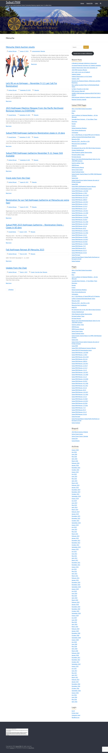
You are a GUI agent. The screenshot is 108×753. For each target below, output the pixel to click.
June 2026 (74, 454)
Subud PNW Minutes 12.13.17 (79, 206)
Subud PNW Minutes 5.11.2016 (80, 233)
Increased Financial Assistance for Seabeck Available (86, 65)
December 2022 (76, 540)
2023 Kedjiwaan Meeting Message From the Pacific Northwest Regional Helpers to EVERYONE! (34, 109)
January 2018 (75, 655)
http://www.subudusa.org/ (79, 130)
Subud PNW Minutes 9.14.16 (79, 253)
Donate (74, 124)
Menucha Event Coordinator (79, 143)
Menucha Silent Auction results (20, 47)
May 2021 (74, 571)
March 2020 (75, 600)
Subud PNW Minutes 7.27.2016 (80, 244)
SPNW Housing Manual (78, 167)
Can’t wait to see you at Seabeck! (81, 72)
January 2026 (75, 465)
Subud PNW (13, 2)
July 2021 (74, 569)
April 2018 (74, 648)
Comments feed (76, 715)
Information (75, 132)
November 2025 (76, 467)
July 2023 (74, 527)
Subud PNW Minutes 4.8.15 (79, 228)
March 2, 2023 (23, 272)
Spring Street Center (77, 169)
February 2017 (75, 679)
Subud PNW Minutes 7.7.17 (79, 246)
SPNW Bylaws (75, 165)
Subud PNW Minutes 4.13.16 (79, 226)
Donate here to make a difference (83, 53)
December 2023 (76, 516)
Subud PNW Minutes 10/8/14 (79, 200)
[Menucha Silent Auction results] (17, 65)
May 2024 (74, 505)
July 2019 (74, 618)
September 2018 (76, 637)
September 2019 (76, 613)
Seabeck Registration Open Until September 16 (84, 67)
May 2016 (74, 699)
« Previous (11, 289)
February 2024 (75, 512)
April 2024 (74, 507)
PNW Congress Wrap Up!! (78, 91)
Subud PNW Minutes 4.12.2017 (80, 224)
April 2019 (74, 624)
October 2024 (75, 494)
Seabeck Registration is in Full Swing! (82, 76)
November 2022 (76, 542)
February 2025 (75, 485)
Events (32, 272)
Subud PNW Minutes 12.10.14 (79, 204)
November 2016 (76, 686)
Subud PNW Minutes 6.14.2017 (80, 239)
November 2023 (76, 518)
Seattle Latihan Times (78, 163)
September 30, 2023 (25, 90)
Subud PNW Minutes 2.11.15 (79, 208)
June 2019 (74, 620)
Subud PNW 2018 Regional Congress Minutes (84, 186)
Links (96, 3)
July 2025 (74, 474)
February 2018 (75, 653)
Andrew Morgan (12, 51)
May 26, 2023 (23, 254)
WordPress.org (75, 717)
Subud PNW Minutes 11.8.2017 (80, 202)
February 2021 (75, 578)
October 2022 (75, 545)
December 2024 (76, 489)
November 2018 (76, 633)
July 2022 (74, 551)
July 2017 (74, 668)
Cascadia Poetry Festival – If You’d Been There (84, 119)
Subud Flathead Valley (78, 172)
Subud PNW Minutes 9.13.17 (79, 250)
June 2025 (74, 476)
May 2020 (74, 595)
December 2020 (76, 582)
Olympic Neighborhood (78, 150)
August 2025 (75, 472)
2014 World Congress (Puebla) (80, 432)
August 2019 (75, 615)
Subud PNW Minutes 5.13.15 (79, 235)
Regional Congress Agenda (79, 99)
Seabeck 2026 (75, 78)
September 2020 (76, 587)
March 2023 (75, 534)
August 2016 (75, 693)
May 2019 (74, 622)
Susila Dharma (75, 441)
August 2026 (75, 450)
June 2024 (74, 503)
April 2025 (74, 481)
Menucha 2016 (76, 139)
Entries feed (75, 713)
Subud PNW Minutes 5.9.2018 (79, 237)
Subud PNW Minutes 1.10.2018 (80, 191)
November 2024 (76, 492)
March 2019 (75, 626)
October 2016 (75, 688)
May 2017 (74, 673)
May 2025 (74, 478)
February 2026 (75, 463)
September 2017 (76, 664)
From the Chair (38, 272)
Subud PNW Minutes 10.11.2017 (80, 195)
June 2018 (74, 644)
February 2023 (75, 536)
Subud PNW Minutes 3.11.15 (79, 215)
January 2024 (75, 514)
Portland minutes (76, 157)
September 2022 (76, 547)
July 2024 (74, 501)
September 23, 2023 (25, 115)
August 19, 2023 (24, 207)
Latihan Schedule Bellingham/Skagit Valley (83, 137)
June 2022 (74, 554)
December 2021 (76, 562)
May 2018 (74, 646)
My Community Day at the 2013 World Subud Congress (86, 148)
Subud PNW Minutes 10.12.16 (79, 197)
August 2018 (75, 640)
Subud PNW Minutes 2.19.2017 (80, 211)
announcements (36, 51)
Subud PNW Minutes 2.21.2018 (80, 213)
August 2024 (75, 498)
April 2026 (74, 459)
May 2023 (74, 531)
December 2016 (76, 684)
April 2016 (74, 701)
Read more (34, 64)
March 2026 (75, 461)
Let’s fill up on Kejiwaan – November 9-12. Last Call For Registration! (31, 84)
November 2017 (76, 660)
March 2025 (75, 483)
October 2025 (75, 470)
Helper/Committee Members (79, 128)
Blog (73, 113)
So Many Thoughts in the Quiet (80, 89)
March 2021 (75, 576)
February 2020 (75, 602)
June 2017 (74, 671)
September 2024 (76, 496)
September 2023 (76, 523)
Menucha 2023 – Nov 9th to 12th (81, 141)
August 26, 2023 (24, 182)
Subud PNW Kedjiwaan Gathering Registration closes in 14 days (35, 132)
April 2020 (74, 598)
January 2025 (75, 487)
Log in (73, 711)
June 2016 (74, 697)
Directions (74, 121)
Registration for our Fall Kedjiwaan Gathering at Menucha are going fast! (37, 201)
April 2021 (74, 573)
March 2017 (75, 677)
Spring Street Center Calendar (80, 436)
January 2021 (75, 580)
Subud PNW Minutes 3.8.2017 (79, 219)
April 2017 (74, 675)
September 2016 (76, 690)
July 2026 (74, 452)
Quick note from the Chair (18, 177)
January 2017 (75, 682)
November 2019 (76, 609)
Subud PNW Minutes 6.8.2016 (79, 241)
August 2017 (75, 666)
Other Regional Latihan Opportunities (82, 152)
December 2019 (76, 607)
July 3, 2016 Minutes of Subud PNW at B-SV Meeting (86, 135)
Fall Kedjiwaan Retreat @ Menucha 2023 (25, 249)
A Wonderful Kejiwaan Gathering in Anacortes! (84, 63)
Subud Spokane (76, 261)
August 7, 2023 (23, 232)
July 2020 (74, 591)
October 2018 (75, 635)
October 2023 (75, 520)
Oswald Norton (12, 115)
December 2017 (76, 657)
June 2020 (74, 593)
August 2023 (75, 525)
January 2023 (75, 538)
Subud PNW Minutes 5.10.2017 (80, 230)
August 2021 (75, 567)
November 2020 (76, 584)
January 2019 (75, 631)
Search (86, 47)
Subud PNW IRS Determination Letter (82, 188)
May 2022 (74, 556)
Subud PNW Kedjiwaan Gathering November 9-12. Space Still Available (34, 154)
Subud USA (89, 3)
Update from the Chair (16, 267)
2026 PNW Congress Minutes (79, 70)
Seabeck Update (76, 74)
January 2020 (75, 604)
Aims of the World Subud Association (82, 108)
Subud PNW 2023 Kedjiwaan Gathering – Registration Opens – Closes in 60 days (35, 226)
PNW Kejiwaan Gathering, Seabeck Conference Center (86, 97)
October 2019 (75, 611)
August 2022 (75, 549)
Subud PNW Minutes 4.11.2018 (80, 222)
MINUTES (74, 146)
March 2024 (75, 509)
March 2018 (75, 651)
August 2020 (75, 589)
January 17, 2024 (24, 51)
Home (82, 3)
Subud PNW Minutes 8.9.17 (79, 248)
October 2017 (75, 662)
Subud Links (75, 178)
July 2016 (74, 695)
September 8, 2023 (25, 160)
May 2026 (74, 456)
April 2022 (74, 558)
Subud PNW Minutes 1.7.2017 (79, 193)
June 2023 (74, 529)
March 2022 (75, 560)
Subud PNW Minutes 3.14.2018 (80, 217)
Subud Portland (76, 255)
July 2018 (74, 642)
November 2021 (76, 565)
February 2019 (75, 629)
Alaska (73, 111)
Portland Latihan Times (78, 154)
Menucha (42, 51)
